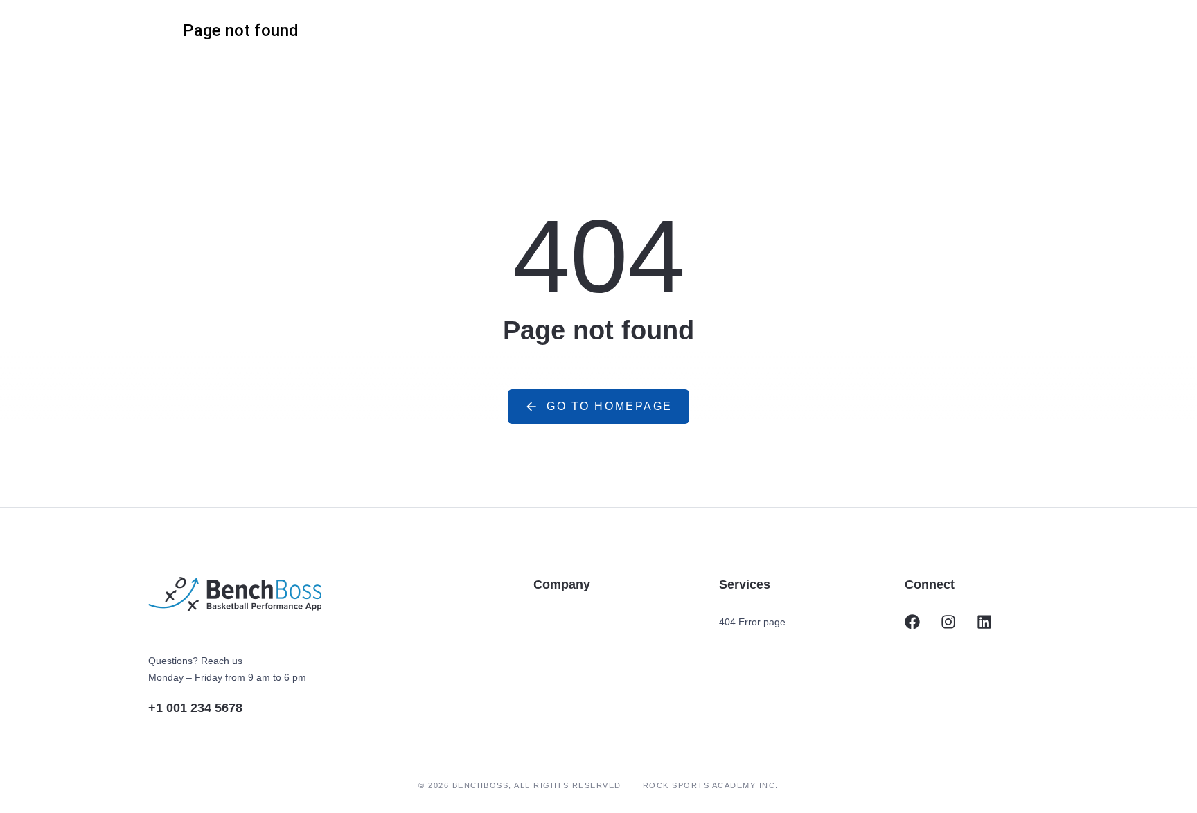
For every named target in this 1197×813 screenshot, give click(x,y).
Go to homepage (610, 406)
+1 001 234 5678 (195, 708)
